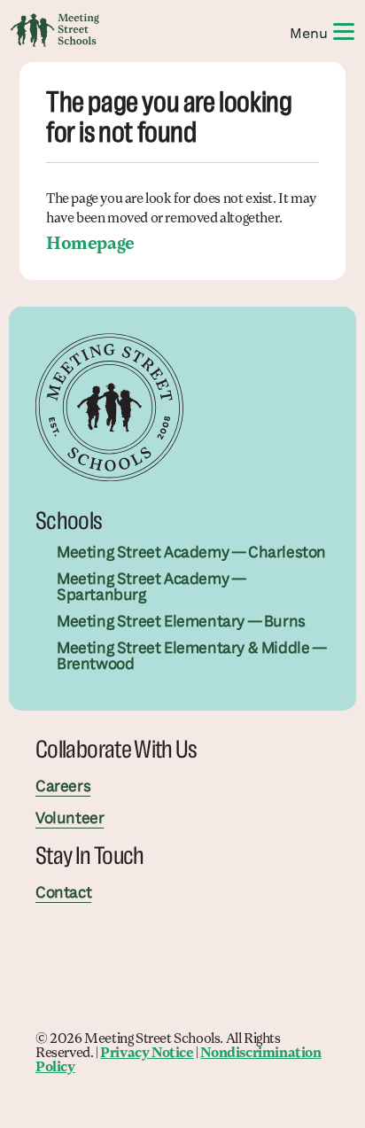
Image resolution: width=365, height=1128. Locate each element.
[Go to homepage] (55, 30)
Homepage (90, 244)
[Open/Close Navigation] (343, 30)
